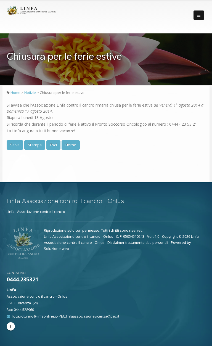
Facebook (11, 326)
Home (15, 92)
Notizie (30, 92)
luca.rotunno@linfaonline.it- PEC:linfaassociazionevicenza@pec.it (65, 316)
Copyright (170, 236)
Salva (15, 144)
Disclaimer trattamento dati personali (137, 242)
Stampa (35, 144)
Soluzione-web (56, 248)
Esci (53, 144)
